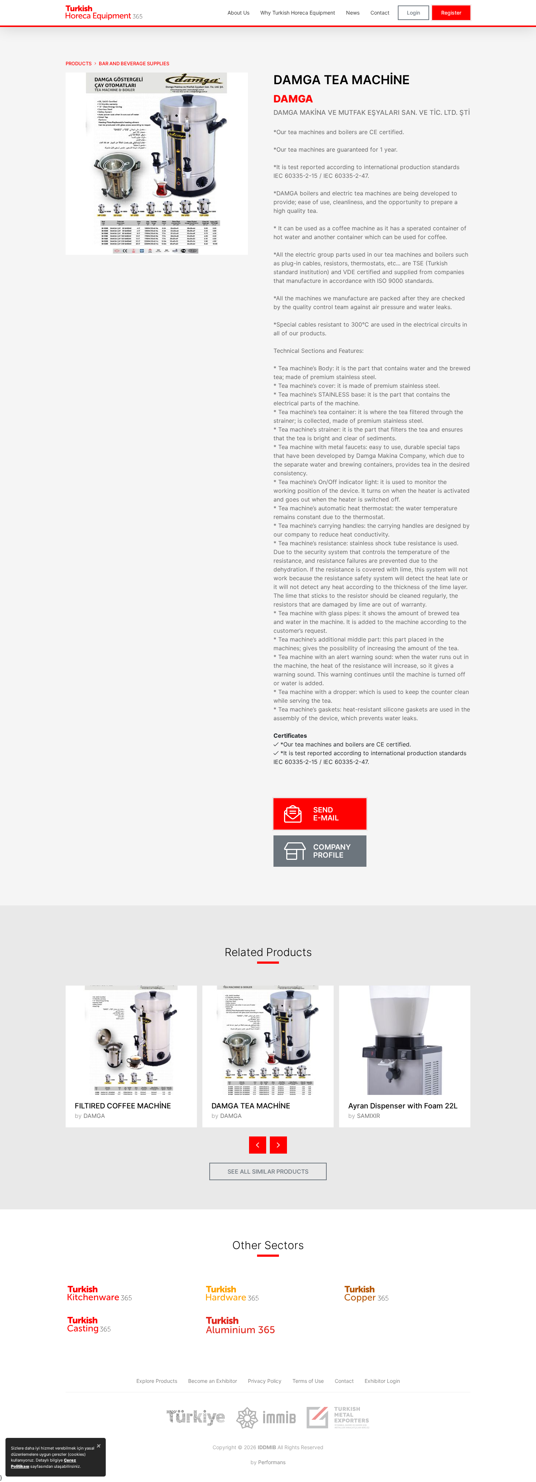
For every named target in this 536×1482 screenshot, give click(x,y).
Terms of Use (308, 1381)
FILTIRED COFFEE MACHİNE (123, 1105)
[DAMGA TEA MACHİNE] (268, 1040)
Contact (344, 1381)
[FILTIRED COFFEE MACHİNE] (131, 1040)
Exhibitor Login (382, 1381)
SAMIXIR (368, 1115)
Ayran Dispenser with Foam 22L (403, 1105)
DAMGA (293, 99)
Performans (272, 1462)
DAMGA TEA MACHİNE (250, 1105)
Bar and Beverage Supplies (134, 63)
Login (413, 12)
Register (451, 12)
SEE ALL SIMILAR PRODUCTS (268, 1171)
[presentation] (257, 1145)
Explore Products (156, 1381)
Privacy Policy (264, 1381)
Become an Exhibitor (212, 1381)
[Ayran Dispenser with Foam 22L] (404, 1040)
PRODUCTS (79, 63)
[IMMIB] (265, 1418)
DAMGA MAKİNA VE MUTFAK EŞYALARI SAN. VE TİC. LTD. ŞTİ (371, 112)
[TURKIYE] (196, 1418)
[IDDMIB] (338, 1418)
